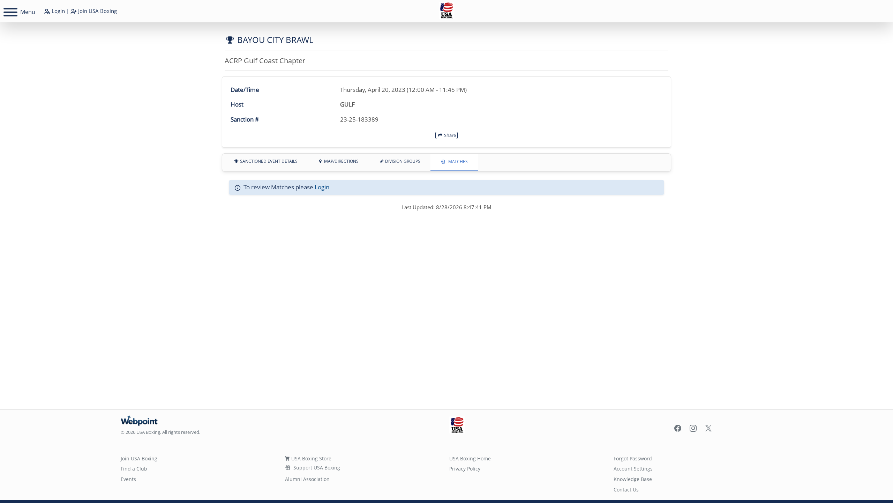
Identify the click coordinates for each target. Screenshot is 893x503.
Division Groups (402, 161)
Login (57, 10)
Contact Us (626, 489)
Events (128, 479)
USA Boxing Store (310, 458)
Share (449, 135)
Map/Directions (341, 161)
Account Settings (633, 468)
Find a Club (134, 468)
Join (97, 10)
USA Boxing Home (470, 458)
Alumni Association (307, 479)
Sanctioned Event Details (268, 161)
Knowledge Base (633, 479)
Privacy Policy (464, 468)
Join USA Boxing (139, 458)
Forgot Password (633, 458)
